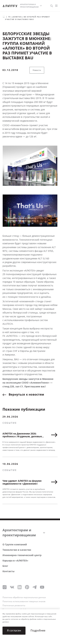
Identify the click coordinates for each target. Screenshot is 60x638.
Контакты (8, 571)
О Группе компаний (14, 544)
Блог (5, 566)
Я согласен (14, 630)
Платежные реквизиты (13, 605)
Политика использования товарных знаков (23, 601)
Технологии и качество (16, 550)
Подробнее (37, 630)
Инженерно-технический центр (22, 555)
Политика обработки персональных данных (24, 597)
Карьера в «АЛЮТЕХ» (15, 560)
